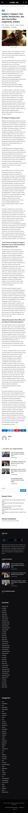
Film (3, 10)
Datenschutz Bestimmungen (11, 807)
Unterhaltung (5, 780)
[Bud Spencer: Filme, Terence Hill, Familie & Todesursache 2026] (6, 471)
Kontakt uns (21, 807)
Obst (3, 750)
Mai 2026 (4, 612)
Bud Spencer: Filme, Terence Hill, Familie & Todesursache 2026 (18, 471)
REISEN (4, 754)
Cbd (3, 711)
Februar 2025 (5, 641)
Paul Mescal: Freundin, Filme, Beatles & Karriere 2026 (18, 462)
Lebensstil (4, 741)
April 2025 (4, 637)
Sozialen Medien (6, 764)
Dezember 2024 (5, 645)
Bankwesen (4, 707)
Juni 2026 (4, 610)
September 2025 (6, 627)
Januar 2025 (5, 643)
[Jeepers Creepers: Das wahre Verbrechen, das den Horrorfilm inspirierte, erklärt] (14, 38)
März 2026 (4, 616)
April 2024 (4, 661)
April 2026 (4, 614)
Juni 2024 (4, 657)
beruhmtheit (5, 709)
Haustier (4, 731)
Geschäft (4, 723)
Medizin (4, 744)
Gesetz (3, 727)
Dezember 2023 (5, 669)
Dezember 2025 (5, 622)
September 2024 (6, 651)
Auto (3, 705)
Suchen (3, 488)
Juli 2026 (4, 608)
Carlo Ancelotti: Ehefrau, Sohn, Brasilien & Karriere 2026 (17, 454)
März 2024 (4, 663)
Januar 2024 (5, 667)
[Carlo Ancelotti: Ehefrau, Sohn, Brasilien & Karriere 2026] (6, 454)
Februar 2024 (5, 665)
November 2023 (5, 671)
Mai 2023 (4, 683)
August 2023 (5, 677)
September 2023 (6, 675)
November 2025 (5, 624)
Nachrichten (5, 748)
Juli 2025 (4, 631)
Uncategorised (5, 778)
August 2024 (5, 653)
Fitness (3, 721)
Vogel (3, 786)
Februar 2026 (5, 618)
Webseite (4, 788)
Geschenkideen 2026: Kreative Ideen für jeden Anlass (17, 480)
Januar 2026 (5, 620)
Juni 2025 (4, 633)
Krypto (3, 739)
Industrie (4, 735)
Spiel (3, 766)
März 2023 (4, 687)
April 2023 (4, 685)
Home (3, 6)
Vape (3, 784)
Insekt (3, 737)
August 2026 (5, 606)
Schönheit (4, 758)
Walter (7, 25)
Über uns (15, 809)
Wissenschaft (5, 792)
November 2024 (5, 647)
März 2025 (4, 639)
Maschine (4, 743)
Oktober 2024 (5, 649)
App (3, 701)
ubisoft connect (6, 347)
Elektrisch (4, 715)
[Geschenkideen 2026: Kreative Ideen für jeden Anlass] (6, 480)
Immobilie (4, 733)
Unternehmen (5, 782)
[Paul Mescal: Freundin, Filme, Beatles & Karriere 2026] (6, 463)
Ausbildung (4, 703)
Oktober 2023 (5, 673)
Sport (3, 770)
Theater (4, 774)
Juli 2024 (4, 655)
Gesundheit (4, 729)
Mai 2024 (4, 659)
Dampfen (4, 713)
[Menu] (2, 2)
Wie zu (3, 790)
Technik (4, 772)
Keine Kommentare (6, 27)
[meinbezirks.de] (14, 2)
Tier (3, 776)
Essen (3, 717)
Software (4, 762)
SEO (3, 760)
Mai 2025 (4, 635)
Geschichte (4, 725)
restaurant (4, 756)
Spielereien (4, 768)
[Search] (26, 2)
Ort (3, 752)
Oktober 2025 (5, 626)
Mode (3, 746)
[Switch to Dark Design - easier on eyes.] (23, 2)
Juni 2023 (4, 681)
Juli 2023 (4, 679)
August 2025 (5, 629)
